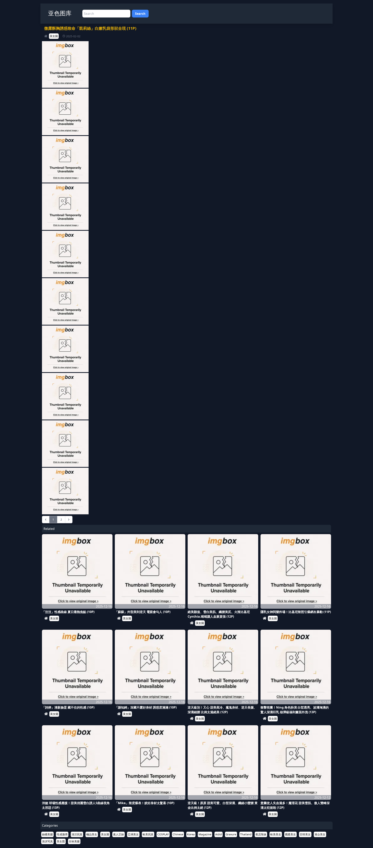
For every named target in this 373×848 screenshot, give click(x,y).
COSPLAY (163, 834)
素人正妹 (118, 834)
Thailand (246, 834)
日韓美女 (305, 834)
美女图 (61, 841)
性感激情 (62, 834)
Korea (191, 834)
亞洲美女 (133, 834)
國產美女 (290, 834)
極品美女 (91, 834)
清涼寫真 (76, 834)
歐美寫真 (148, 834)
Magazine (205, 834)
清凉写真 (47, 841)
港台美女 (320, 834)
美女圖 (54, 36)
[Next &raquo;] (68, 519)
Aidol (218, 834)
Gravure (231, 834)
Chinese (178, 834)
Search (140, 13)
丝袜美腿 (74, 841)
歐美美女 (275, 834)
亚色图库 (59, 13)
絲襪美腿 (47, 834)
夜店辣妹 (260, 834)
